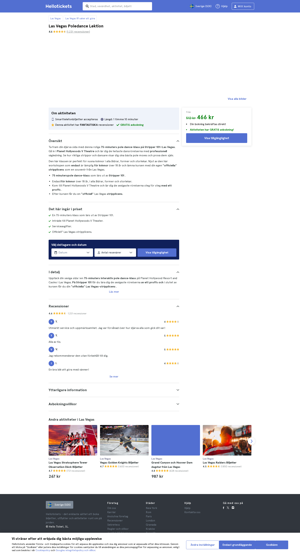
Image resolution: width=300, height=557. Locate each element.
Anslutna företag (117, 516)
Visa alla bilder (237, 98)
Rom (148, 512)
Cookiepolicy (43, 550)
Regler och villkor (118, 528)
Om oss (111, 508)
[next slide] (251, 441)
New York (151, 508)
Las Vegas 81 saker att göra (80, 18)
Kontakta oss (192, 512)
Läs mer (114, 291)
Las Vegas (55, 18)
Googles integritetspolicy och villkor (75, 550)
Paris (149, 516)
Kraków (150, 528)
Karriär (111, 512)
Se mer (114, 376)
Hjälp (187, 508)
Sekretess (113, 524)
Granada (151, 524)
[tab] (114, 141)
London (150, 520)
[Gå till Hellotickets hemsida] (59, 6)
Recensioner (115, 520)
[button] (114, 141)
